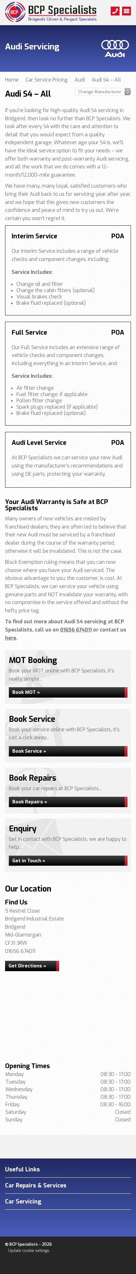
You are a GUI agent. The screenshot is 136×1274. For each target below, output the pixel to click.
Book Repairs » (29, 802)
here (10, 638)
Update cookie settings (28, 1250)
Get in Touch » (28, 861)
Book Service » (29, 751)
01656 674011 (76, 629)
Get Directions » (27, 966)
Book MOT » (26, 692)
